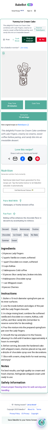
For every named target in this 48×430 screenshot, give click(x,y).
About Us (31, 409)
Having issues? (25, 405)
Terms (38, 409)
